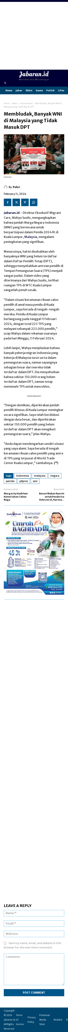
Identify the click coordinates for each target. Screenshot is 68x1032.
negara (54, 475)
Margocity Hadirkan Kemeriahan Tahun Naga (16, 496)
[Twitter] (16, 202)
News (14, 103)
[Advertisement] (34, 36)
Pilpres (23, 481)
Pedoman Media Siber (44, 1020)
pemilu (10, 481)
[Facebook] (7, 202)
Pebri (16, 187)
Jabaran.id (12, 213)
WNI (35, 481)
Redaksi (58, 1019)
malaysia (39, 475)
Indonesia (22, 475)
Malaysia (30, 237)
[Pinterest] (25, 202)
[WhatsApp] (33, 202)
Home (6, 103)
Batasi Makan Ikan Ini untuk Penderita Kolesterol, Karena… (51, 496)
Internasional (26, 103)
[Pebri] (6, 187)
